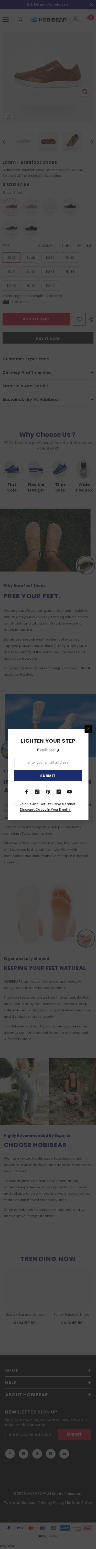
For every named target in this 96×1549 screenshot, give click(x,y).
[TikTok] (59, 791)
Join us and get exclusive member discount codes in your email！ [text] (48, 807)
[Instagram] (37, 791)
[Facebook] (26, 791)
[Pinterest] (48, 791)
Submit (48, 775)
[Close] (88, 729)
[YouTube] (69, 791)
